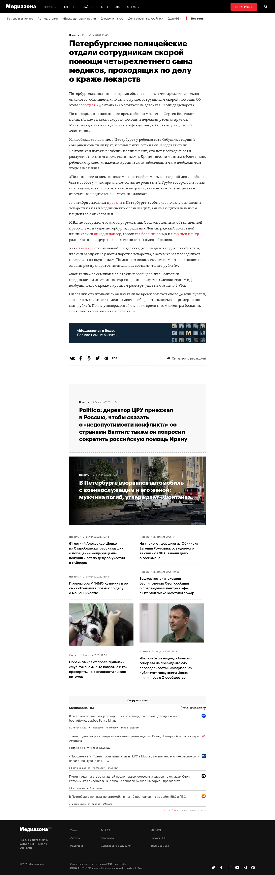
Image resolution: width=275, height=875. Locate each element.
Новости (50, 6)
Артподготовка (48, 18)
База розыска (159, 845)
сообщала (143, 274)
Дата (117, 6)
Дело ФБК (174, 18)
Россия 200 (158, 837)
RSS (106, 830)
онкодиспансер (107, 234)
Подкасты (132, 6)
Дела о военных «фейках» (145, 18)
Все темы (197, 18)
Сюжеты (68, 6)
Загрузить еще (137, 700)
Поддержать (243, 6)
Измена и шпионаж (20, 18)
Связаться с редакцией (189, 357)
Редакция (76, 845)
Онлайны (86, 6)
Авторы (75, 837)
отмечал (83, 248)
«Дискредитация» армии (79, 18)
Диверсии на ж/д (112, 18)
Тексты (103, 6)
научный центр (185, 234)
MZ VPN (155, 830)
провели (114, 203)
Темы (73, 830)
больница (149, 234)
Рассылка (107, 837)
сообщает (87, 105)
